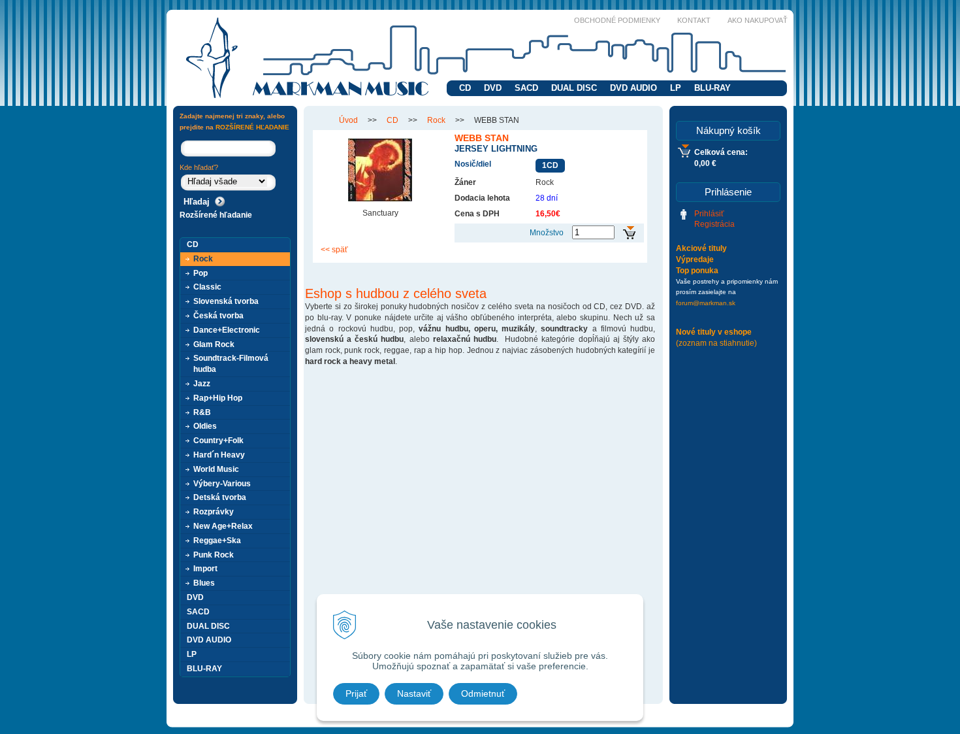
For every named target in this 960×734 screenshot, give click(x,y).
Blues (204, 583)
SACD (526, 88)
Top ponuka (697, 270)
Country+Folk (218, 440)
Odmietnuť (483, 693)
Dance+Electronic (226, 330)
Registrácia (714, 224)
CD (465, 88)
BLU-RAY (712, 88)
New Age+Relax (223, 526)
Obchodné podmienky (617, 20)
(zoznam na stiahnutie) (716, 343)
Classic (207, 287)
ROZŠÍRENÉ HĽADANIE (252, 127)
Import (205, 568)
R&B (202, 412)
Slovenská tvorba (226, 301)
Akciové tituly (701, 248)
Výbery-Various (222, 483)
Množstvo (547, 232)
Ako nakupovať (758, 20)
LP (675, 88)
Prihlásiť (709, 213)
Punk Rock (213, 554)
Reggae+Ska (217, 540)
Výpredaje (695, 259)
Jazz (201, 383)
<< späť (334, 249)
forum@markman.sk (705, 303)
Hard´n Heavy (219, 454)
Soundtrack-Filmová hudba (230, 364)
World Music (216, 469)
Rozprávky (213, 511)
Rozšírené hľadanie (216, 215)
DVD (493, 88)
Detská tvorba (219, 497)
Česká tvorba (218, 315)
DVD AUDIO (633, 88)
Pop (200, 273)
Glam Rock (213, 344)
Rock (436, 120)
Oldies (205, 426)
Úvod (348, 120)
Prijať (356, 693)
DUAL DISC (574, 88)
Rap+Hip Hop (217, 398)
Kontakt (694, 20)
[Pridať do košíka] (629, 233)
